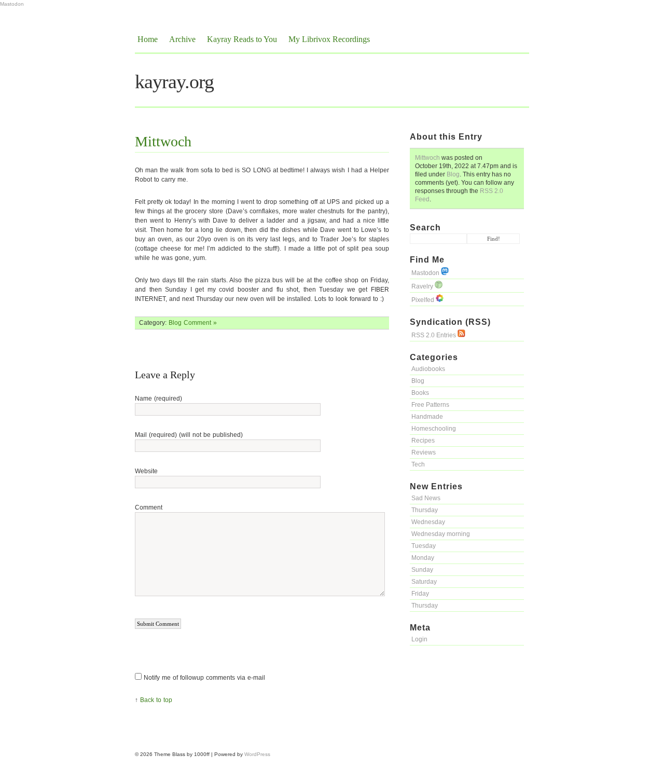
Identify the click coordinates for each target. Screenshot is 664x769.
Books (420, 392)
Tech (418, 464)
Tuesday (423, 546)
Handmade (427, 416)
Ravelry (423, 286)
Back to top (156, 700)
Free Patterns (430, 404)
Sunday (422, 569)
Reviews (423, 452)
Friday (420, 593)
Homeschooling (433, 428)
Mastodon (12, 4)
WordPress (257, 754)
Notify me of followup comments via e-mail (204, 677)
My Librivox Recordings (329, 39)
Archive (182, 39)
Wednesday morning (440, 534)
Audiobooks (428, 369)
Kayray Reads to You (242, 39)
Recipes (423, 440)
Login (419, 639)
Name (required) (158, 398)
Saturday (424, 581)
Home (147, 39)
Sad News (425, 498)
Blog (453, 174)
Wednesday (428, 522)
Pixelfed (423, 300)
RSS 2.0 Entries (434, 335)
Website (146, 471)
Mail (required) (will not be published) (189, 434)
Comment (148, 507)
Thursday (424, 510)
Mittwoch (427, 157)
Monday (422, 557)
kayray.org (174, 81)
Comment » (200, 322)
